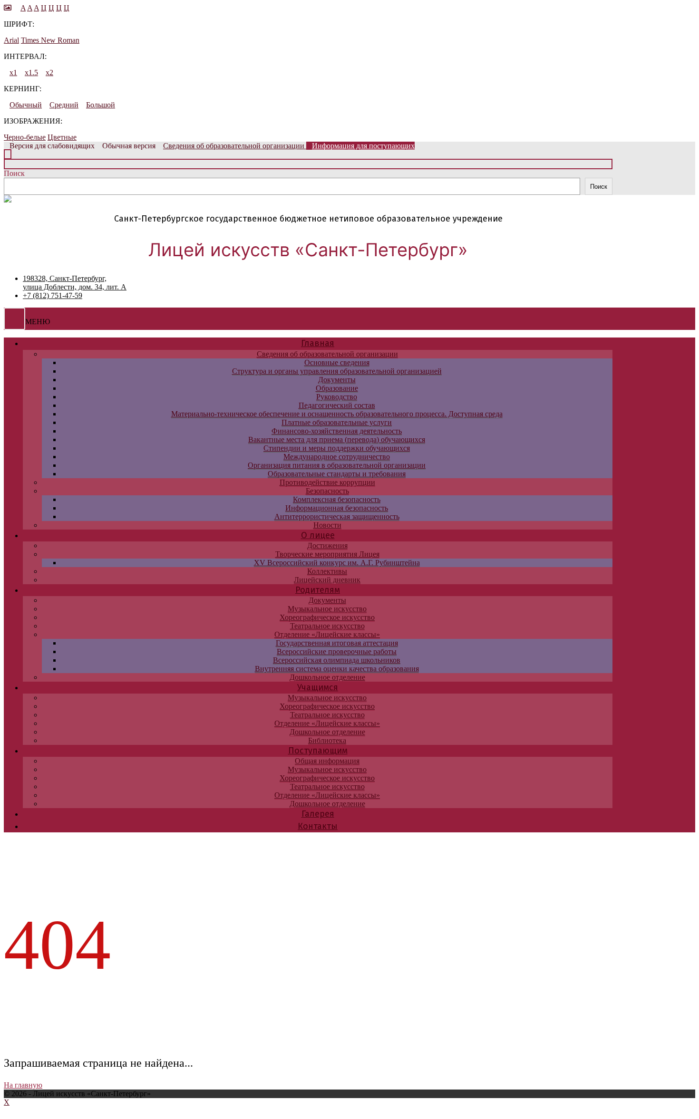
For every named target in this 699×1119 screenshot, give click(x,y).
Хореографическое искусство (327, 617)
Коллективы (327, 571)
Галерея (317, 814)
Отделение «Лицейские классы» (327, 634)
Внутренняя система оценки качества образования (337, 669)
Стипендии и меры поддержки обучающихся (336, 448)
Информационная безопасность (336, 508)
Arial (11, 40)
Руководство (336, 397)
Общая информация (327, 761)
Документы (337, 380)
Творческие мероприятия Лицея (327, 554)
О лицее (318, 535)
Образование (337, 388)
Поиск (14, 173)
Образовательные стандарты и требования (337, 474)
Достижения (327, 545)
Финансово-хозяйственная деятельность (337, 431)
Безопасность (327, 491)
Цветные (62, 137)
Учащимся (317, 687)
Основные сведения (336, 362)
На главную (23, 1085)
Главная (317, 343)
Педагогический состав (337, 405)
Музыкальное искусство (327, 609)
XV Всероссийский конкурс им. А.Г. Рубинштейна (337, 563)
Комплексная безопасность (336, 499)
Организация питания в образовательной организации (337, 465)
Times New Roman (50, 40)
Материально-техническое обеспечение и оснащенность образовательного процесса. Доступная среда (337, 414)
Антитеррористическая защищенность (336, 516)
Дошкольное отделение (327, 677)
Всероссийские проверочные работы (337, 651)
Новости (327, 525)
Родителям (317, 590)
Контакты (318, 826)
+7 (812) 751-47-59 (52, 295)
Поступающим (318, 750)
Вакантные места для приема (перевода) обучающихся (336, 439)
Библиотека (327, 740)
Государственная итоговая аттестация (337, 643)
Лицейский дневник (327, 580)
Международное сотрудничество (336, 457)
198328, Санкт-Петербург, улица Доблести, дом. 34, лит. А (74, 282)
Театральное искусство (327, 626)
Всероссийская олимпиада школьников (336, 660)
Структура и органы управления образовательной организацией (337, 371)
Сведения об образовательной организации (327, 354)
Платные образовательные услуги (337, 422)
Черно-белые (25, 137)
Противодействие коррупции (327, 482)
